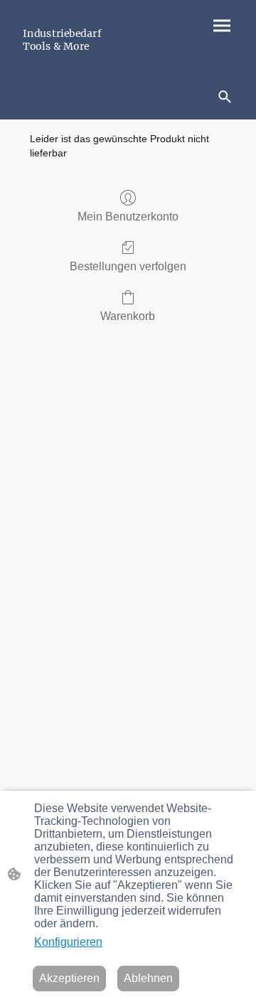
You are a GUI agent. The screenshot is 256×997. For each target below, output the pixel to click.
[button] (224, 96)
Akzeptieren (69, 978)
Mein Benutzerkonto (128, 216)
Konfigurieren (68, 942)
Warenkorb (127, 316)
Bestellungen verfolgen (128, 266)
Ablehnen (148, 978)
